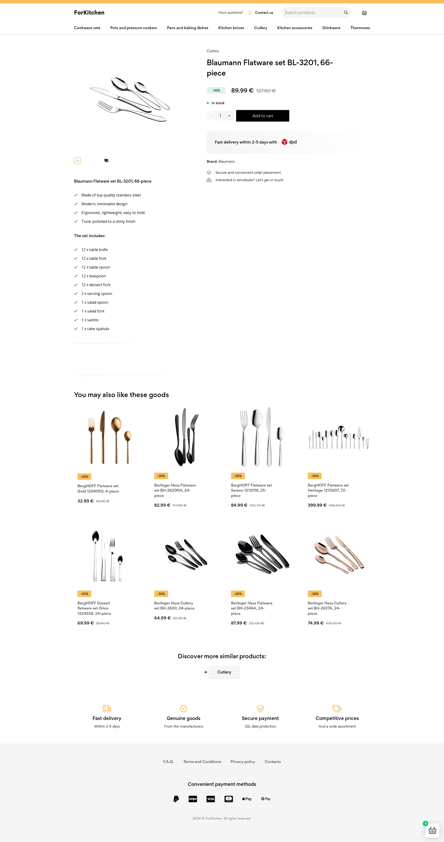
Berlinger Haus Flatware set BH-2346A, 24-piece (251, 608)
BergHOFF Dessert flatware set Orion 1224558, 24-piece (94, 608)
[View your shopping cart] (366, 12)
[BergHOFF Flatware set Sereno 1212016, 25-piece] (262, 437)
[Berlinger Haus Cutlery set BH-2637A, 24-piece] (339, 555)
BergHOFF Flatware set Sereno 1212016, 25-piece (251, 490)
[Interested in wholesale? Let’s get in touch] (211, 180)
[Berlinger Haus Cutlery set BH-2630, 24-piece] (185, 555)
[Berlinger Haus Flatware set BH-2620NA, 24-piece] (185, 437)
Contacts (273, 761)
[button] (187, 626)
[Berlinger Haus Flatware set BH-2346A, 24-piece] (262, 555)
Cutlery (213, 51)
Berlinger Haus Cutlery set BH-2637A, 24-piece (327, 608)
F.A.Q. (168, 761)
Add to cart (263, 115)
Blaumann (227, 161)
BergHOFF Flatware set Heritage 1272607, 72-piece (328, 490)
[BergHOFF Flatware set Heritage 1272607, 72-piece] (339, 437)
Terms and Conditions (202, 761)
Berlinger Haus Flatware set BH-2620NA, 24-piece (175, 490)
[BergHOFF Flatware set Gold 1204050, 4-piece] (108, 437)
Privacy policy (243, 761)
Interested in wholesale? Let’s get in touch (250, 180)
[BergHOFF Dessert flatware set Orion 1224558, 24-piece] (108, 555)
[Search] (346, 12)
